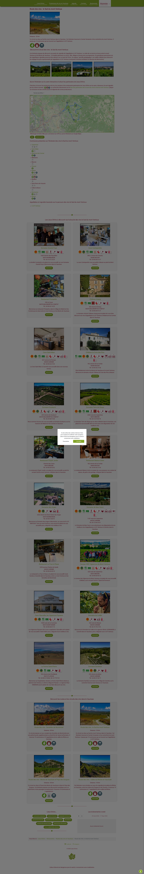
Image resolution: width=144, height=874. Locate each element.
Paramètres (66, 441)
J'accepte (78, 441)
